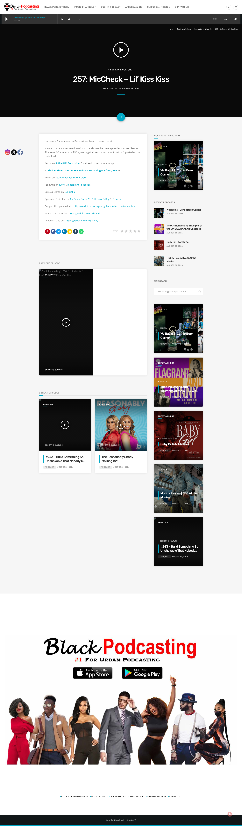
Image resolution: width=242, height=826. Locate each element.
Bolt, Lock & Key (100, 199)
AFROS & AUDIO (133, 7)
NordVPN (85, 199)
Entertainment (166, 363)
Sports (163, 381)
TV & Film (162, 146)
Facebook (85, 184)
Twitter (62, 184)
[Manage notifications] (230, 814)
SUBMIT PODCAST (110, 7)
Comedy (163, 165)
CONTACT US (182, 7)
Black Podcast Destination (57, 7)
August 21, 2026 (65, 467)
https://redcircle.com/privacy (82, 220)
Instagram (73, 184)
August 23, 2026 (180, 181)
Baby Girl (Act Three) (178, 242)
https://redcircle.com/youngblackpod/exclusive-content (105, 206)
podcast (108, 88)
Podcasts (198, 29)
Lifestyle (208, 29)
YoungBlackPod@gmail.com (71, 177)
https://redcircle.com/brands (85, 213)
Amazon (116, 199)
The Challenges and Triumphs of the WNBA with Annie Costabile (184, 227)
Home (171, 29)
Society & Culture (184, 29)
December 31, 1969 (128, 88)
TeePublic (69, 191)
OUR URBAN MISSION (158, 7)
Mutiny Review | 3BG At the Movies (181, 259)
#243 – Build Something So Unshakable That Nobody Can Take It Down (66, 461)
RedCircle (74, 199)
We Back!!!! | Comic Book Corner (29, 17)
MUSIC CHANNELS (84, 7)
